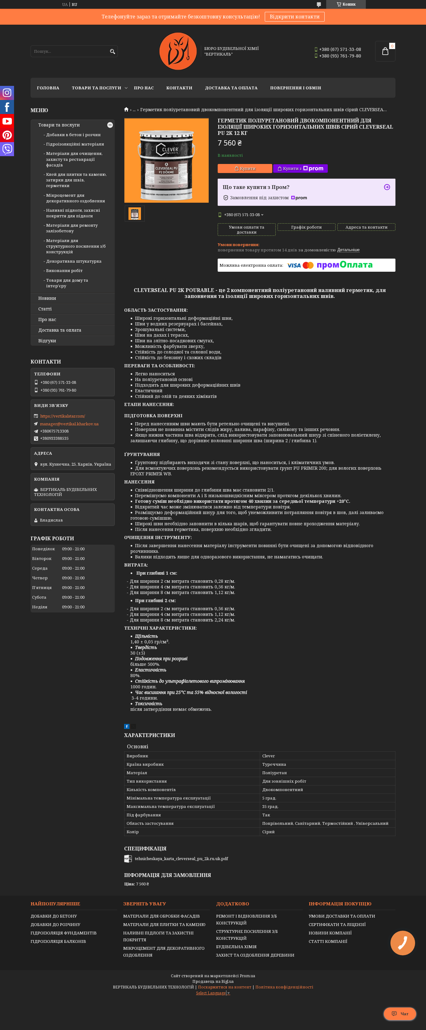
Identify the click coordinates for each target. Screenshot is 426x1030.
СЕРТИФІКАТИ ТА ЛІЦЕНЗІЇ (337, 924)
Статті (45, 309)
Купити (248, 168)
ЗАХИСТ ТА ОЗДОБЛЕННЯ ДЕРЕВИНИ (255, 955)
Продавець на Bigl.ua (213, 981)
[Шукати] (112, 51)
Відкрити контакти (295, 16)
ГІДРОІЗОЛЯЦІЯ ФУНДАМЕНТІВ (64, 933)
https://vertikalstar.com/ (62, 415)
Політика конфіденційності (284, 987)
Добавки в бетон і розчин (73, 134)
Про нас (144, 88)
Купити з (292, 168)
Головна (48, 88)
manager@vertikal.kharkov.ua (69, 423)
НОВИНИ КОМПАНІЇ (330, 933)
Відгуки (47, 341)
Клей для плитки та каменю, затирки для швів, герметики (76, 179)
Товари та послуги (96, 88)
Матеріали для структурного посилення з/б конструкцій (76, 246)
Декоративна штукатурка (74, 261)
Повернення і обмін (295, 88)
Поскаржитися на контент (224, 987)
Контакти (179, 88)
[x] (133, 727)
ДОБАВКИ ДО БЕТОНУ (54, 916)
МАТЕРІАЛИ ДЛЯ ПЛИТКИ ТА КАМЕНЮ (164, 924)
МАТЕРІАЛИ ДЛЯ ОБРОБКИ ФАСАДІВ (161, 916)
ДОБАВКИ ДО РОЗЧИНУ (55, 924)
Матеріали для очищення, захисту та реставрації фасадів (74, 159)
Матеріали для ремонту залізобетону (72, 228)
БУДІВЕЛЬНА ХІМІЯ (236, 946)
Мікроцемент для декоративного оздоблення (75, 198)
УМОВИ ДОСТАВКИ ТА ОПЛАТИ (342, 916)
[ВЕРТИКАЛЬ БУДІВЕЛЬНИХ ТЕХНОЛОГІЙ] (178, 51)
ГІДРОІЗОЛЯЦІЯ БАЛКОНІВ (58, 941)
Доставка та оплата (231, 88)
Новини (47, 298)
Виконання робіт (64, 270)
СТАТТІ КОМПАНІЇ (328, 941)
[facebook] (126, 727)
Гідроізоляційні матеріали (75, 144)
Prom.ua (247, 975)
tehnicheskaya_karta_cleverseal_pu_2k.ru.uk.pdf (181, 858)
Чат (405, 1013)
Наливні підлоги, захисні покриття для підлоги (73, 213)
